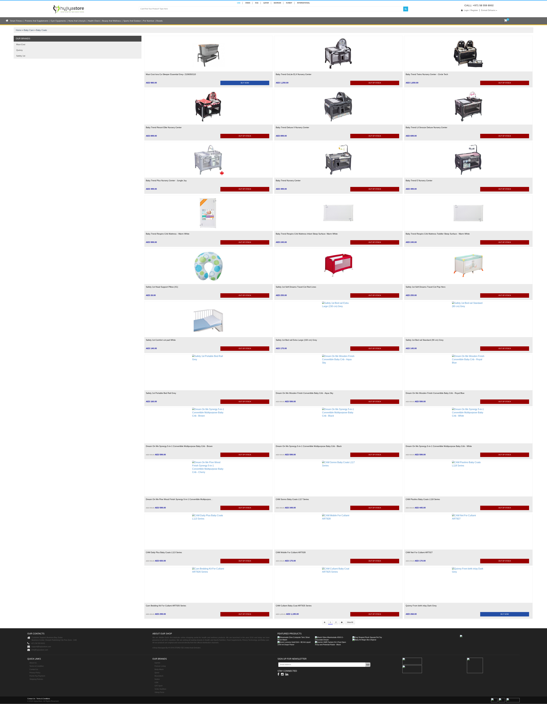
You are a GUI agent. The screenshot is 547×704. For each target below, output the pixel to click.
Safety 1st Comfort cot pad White (161, 340)
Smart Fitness (16, 21)
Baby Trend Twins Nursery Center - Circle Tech (427, 74)
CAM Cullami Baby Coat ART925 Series (294, 605)
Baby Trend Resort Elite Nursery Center (164, 127)
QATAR (266, 3)
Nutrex (157, 679)
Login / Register (471, 10)
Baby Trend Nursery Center (288, 180)
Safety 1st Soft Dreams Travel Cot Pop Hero (425, 287)
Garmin (157, 663)
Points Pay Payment (37, 676)
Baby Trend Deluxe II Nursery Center (292, 127)
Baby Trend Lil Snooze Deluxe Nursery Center (426, 127)
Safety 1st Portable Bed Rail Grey (161, 393)
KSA (256, 3)
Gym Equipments (58, 21)
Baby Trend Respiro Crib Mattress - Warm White (167, 234)
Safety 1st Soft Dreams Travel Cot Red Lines (296, 287)
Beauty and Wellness (111, 21)
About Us (33, 663)
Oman (247, 3)
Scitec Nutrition (160, 689)
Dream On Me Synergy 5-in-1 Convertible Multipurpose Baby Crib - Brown (179, 446)
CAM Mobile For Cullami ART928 (291, 552)
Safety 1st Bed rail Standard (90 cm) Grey (424, 340)
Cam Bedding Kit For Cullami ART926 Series (166, 605)
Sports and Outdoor (132, 21)
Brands (159, 21)
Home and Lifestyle (77, 21)
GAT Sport (158, 686)
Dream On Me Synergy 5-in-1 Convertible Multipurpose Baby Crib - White (439, 446)
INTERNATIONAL (303, 3)
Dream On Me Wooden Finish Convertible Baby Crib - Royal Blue (435, 393)
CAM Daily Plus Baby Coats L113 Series (164, 552)
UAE (238, 3)
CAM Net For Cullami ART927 (419, 552)
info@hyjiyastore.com (39, 650)
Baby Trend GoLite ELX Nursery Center (293, 74)
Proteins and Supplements (37, 21)
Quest (157, 673)
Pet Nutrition (148, 21)
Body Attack (159, 669)
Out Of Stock (375, 83)
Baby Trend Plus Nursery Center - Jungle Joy (166, 180)
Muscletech (159, 676)
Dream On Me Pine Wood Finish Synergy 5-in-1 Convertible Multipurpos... (179, 499)
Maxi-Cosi (20, 44)
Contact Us (33, 669)
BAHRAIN (277, 3)
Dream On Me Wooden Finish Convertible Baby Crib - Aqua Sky (304, 393)
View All (350, 622)
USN (156, 682)
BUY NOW (245, 83)
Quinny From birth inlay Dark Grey (421, 605)
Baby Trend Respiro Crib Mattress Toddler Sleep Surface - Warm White (438, 234)
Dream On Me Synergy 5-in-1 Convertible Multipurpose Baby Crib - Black (309, 446)
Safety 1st (20, 56)
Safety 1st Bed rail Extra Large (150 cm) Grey (296, 340)
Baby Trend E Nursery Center (419, 180)
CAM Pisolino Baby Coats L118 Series (423, 499)
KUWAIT (289, 3)
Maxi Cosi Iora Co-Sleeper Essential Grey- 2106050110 (171, 74)
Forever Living (160, 666)
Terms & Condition (36, 666)
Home (19, 30)
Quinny (19, 50)
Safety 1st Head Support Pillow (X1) (162, 287)
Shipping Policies (36, 679)
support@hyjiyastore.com (41, 647)
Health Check (94, 21)
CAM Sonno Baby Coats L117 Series (292, 499)
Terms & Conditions (43, 698)
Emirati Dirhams (488, 10)
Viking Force (159, 692)
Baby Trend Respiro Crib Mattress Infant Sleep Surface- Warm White (307, 234)
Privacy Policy (34, 673)
